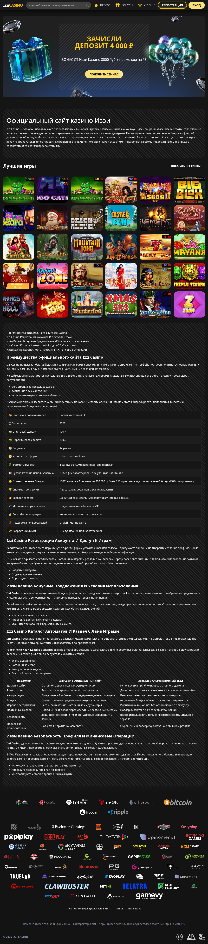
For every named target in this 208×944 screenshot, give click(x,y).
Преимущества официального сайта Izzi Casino (36, 333)
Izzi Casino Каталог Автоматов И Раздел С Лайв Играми (41, 345)
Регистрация (172, 5)
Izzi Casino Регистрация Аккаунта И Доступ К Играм (39, 337)
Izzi (13, 5)
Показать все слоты (186, 166)
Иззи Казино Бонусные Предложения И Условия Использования (47, 341)
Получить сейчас (104, 74)
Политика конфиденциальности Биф (87, 908)
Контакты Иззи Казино (128, 908)
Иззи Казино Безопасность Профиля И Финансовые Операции (46, 349)
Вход (196, 5)
